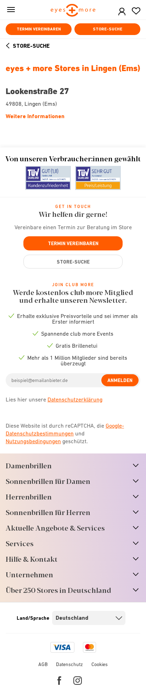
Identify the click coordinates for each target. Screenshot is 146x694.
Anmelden (120, 380)
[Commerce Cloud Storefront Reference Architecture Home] (73, 11)
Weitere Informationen (35, 116)
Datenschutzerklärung (74, 399)
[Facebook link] (59, 680)
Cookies (99, 664)
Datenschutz (69, 664)
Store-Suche (107, 29)
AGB (42, 664)
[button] (122, 12)
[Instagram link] (77, 680)
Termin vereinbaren (39, 29)
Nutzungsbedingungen (33, 441)
